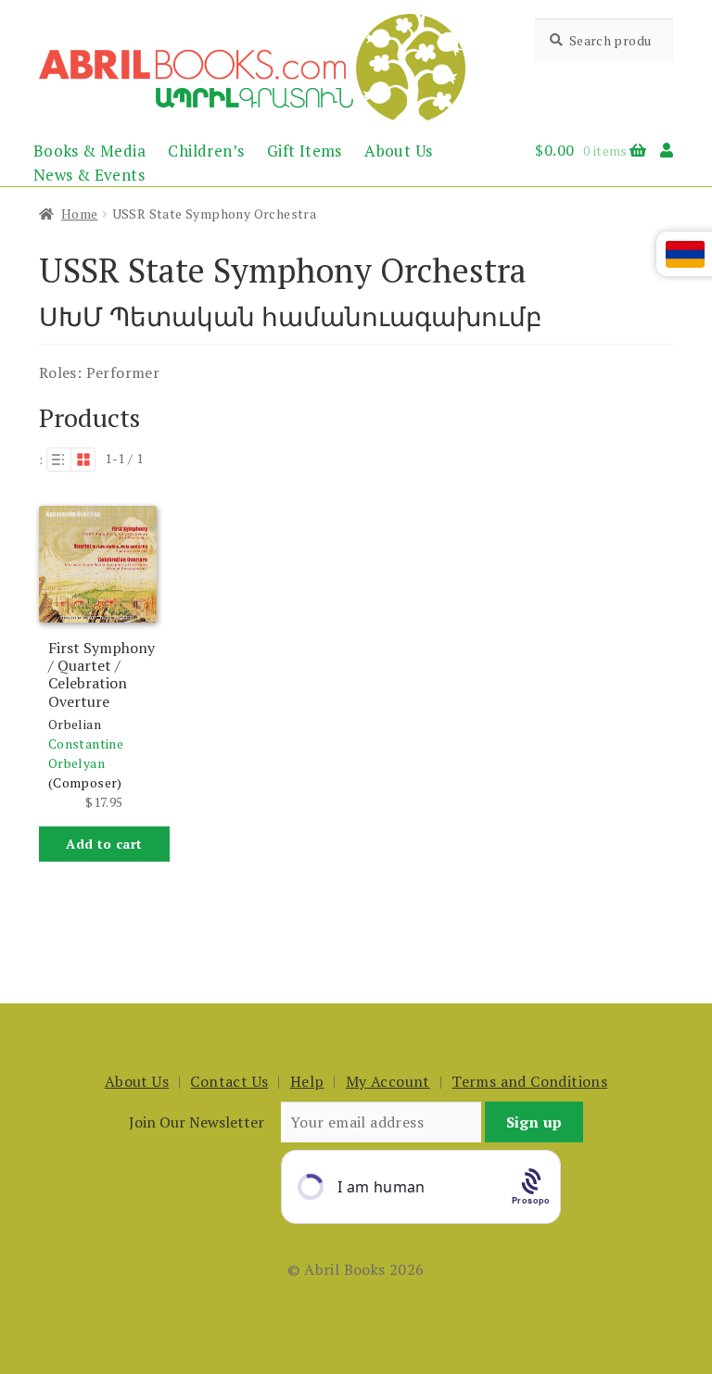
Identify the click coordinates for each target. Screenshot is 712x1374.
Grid (83, 459)
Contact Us (229, 1081)
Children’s (206, 150)
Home (79, 213)
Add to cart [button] (104, 843)
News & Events (89, 174)
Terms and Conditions (529, 1081)
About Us (398, 150)
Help (307, 1081)
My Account (388, 1081)
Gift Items (304, 150)
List (58, 459)
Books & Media (89, 150)
